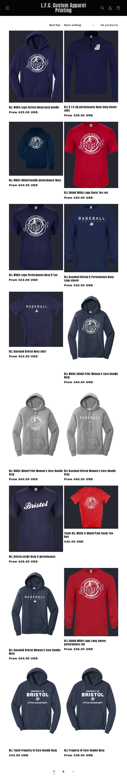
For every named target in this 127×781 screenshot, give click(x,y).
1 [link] (54, 771)
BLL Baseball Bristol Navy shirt (27, 351)
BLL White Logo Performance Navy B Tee (33, 275)
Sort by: (55, 25)
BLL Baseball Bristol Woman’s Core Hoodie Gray (90, 472)
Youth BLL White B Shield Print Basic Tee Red (88, 535)
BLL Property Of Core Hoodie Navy (84, 750)
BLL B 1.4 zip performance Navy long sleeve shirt (90, 108)
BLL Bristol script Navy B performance (32, 556)
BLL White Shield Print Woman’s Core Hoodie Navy (91, 375)
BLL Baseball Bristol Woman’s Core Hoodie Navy (35, 651)
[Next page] (73, 771)
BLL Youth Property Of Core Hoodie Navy (33, 750)
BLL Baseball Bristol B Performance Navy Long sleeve (89, 278)
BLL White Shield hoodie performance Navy (35, 180)
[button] (7, 8)
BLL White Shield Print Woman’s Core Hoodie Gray (36, 472)
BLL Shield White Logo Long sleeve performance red (85, 642)
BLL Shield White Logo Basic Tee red (86, 192)
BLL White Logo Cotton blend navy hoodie (34, 107)
